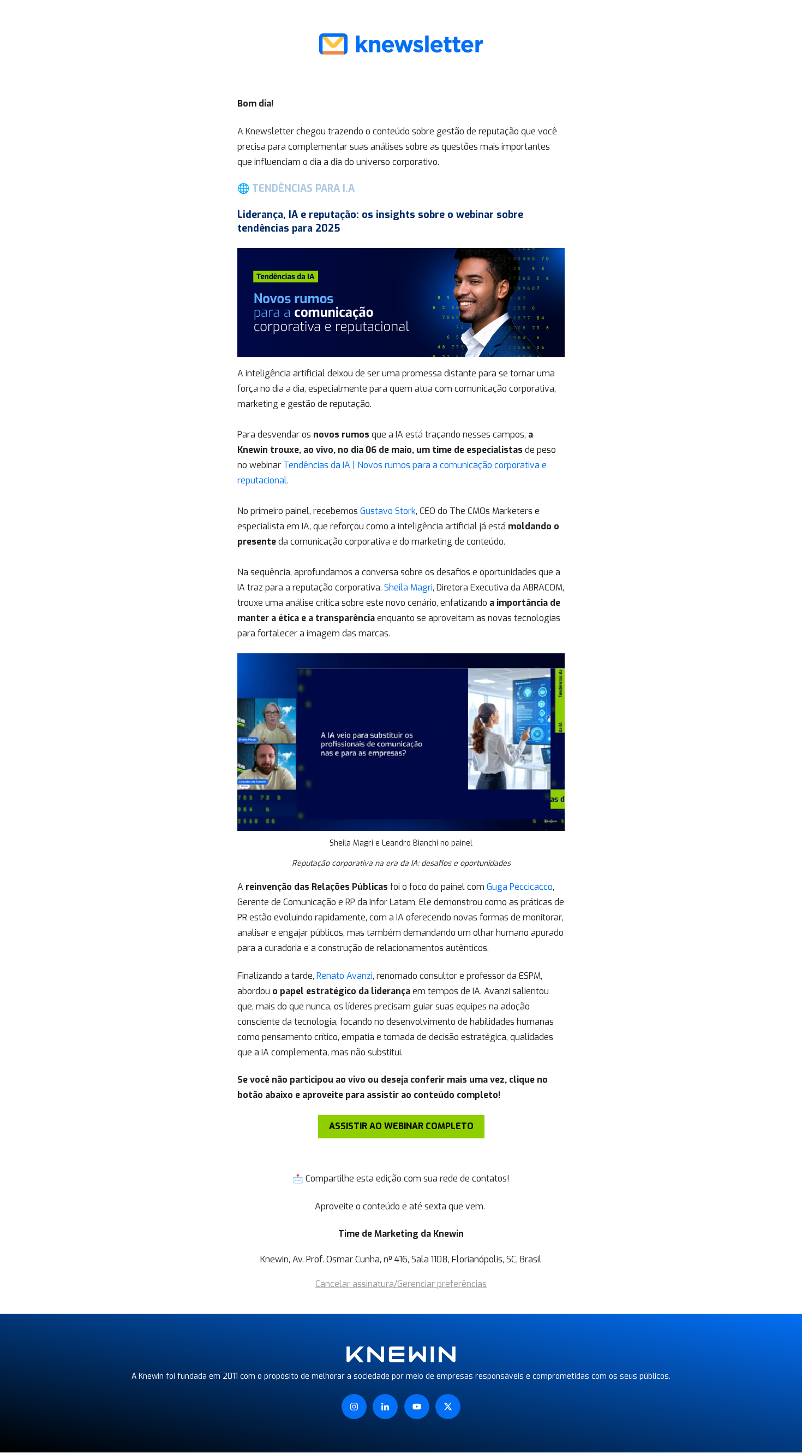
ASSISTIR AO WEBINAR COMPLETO (401, 1126)
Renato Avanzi (344, 976)
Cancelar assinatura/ (356, 1284)
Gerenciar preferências (442, 1284)
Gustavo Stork (388, 511)
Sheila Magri (408, 587)
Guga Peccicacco (520, 887)
